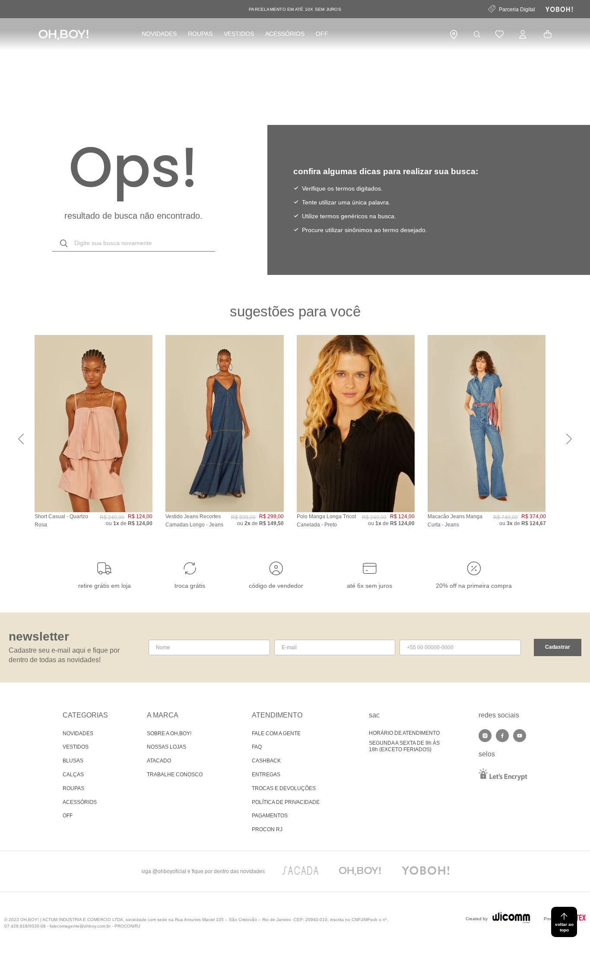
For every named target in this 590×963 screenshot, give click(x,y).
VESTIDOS (239, 33)
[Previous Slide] (21, 439)
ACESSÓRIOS (285, 33)
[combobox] (133, 243)
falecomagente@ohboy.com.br (80, 926)
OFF (322, 33)
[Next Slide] (569, 439)
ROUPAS (200, 33)
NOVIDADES (159, 33)
